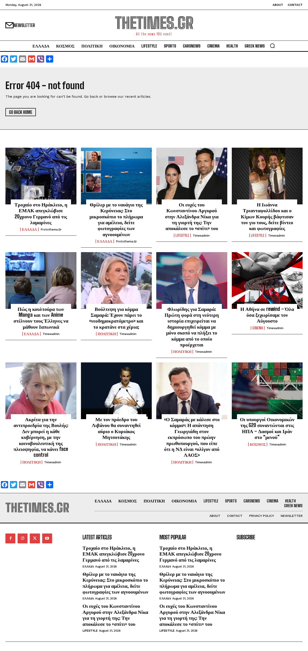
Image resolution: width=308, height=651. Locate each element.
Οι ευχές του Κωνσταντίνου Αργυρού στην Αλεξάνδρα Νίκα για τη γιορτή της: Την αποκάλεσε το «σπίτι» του (191, 216)
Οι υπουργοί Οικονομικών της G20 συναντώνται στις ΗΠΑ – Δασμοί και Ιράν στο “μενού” (267, 428)
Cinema (257, 328)
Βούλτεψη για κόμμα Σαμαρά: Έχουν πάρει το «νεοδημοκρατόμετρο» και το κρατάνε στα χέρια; (116, 318)
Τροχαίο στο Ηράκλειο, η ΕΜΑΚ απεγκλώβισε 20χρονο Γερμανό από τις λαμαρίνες (40, 213)
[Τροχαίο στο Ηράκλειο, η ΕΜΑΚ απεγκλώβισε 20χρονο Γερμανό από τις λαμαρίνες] (40, 176)
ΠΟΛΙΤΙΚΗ (107, 334)
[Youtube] (47, 538)
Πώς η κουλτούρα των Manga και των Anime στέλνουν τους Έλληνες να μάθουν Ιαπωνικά (41, 318)
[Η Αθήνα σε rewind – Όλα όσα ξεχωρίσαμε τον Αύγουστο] (267, 280)
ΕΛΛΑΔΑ (29, 229)
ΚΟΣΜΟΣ (258, 444)
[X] (35, 538)
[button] (272, 45)
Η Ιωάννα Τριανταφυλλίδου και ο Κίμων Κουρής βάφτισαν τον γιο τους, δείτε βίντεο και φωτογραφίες (267, 216)
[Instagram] (23, 538)
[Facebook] (10, 538)
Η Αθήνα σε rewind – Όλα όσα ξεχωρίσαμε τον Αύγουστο (267, 315)
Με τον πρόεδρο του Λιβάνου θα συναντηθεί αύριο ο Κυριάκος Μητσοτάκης (116, 428)
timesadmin (201, 235)
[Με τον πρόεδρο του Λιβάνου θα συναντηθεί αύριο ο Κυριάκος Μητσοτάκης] (116, 390)
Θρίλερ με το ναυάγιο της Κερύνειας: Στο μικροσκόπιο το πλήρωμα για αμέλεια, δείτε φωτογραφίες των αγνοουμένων (116, 219)
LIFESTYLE (182, 235)
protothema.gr (51, 229)
